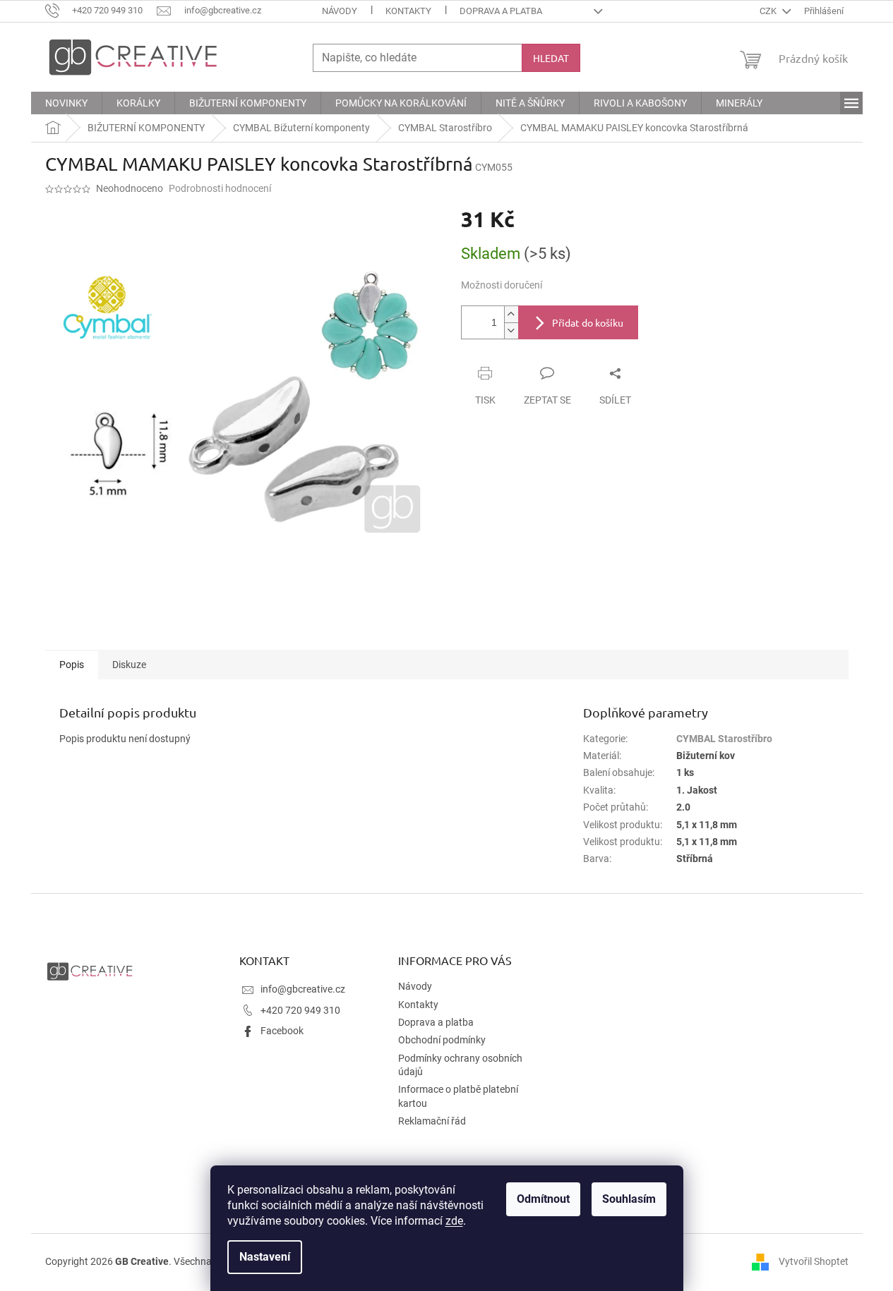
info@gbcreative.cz (302, 989)
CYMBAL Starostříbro (724, 738)
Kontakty (408, 11)
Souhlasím (629, 1199)
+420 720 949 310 (300, 1010)
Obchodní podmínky (442, 1039)
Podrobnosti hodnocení (220, 188)
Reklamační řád (432, 1121)
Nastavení (264, 1256)
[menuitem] (66, 103)
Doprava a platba (501, 11)
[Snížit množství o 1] (511, 330)
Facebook (282, 1030)
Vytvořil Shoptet (814, 1261)
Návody (339, 11)
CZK (769, 11)
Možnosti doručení (501, 285)
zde (454, 1221)
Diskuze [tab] (129, 664)
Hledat (551, 57)
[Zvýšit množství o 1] (511, 314)
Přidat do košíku (587, 322)
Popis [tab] (71, 664)
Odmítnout (543, 1199)
